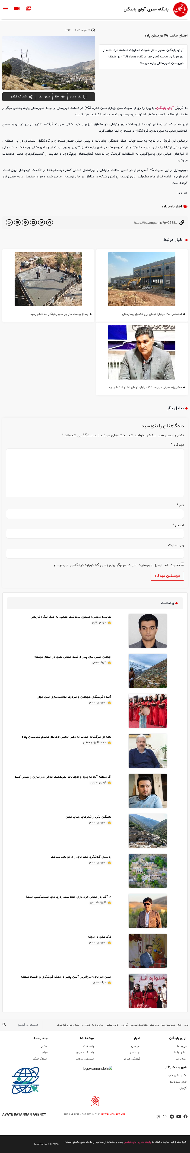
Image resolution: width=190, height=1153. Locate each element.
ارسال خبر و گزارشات (68, 1025)
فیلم (45, 1052)
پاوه (165, 206)
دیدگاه (177, 445)
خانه (186, 1025)
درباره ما (86, 1025)
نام (180, 505)
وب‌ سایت (176, 545)
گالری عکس (112, 1025)
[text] (30, 1144)
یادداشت (154, 1025)
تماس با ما (97, 1025)
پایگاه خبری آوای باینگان (146, 9)
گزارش (124, 1025)
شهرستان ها (168, 1025)
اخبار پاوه (175, 206)
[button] (49, 222)
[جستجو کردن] (4, 1025)
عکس (44, 1046)
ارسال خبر (181, 1059)
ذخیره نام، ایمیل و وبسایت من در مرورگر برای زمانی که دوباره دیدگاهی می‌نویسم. (116, 565)
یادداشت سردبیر (139, 1025)
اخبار (179, 1025)
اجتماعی (135, 1052)
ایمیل (178, 525)
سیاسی (135, 1046)
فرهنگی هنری (132, 1059)
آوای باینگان (165, 108)
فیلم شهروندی (178, 1082)
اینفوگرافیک (40, 1059)
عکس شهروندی (177, 1075)
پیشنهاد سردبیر (84, 1059)
